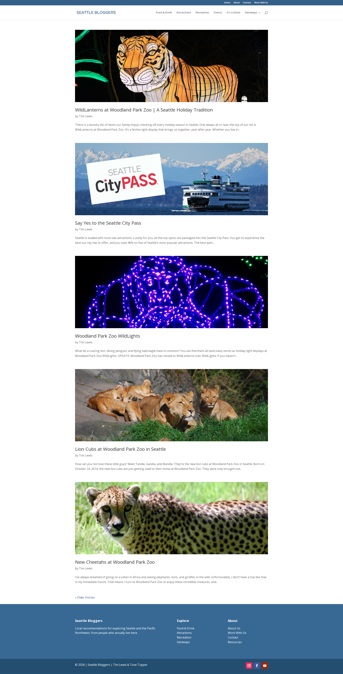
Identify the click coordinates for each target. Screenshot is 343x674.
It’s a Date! (233, 12)
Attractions (184, 12)
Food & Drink (164, 12)
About (236, 3)
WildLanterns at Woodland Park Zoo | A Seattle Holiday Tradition (144, 110)
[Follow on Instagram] (249, 665)
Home (227, 3)
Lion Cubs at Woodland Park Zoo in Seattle (120, 449)
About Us (234, 628)
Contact (247, 3)
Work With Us (261, 3)
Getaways (251, 12)
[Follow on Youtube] (265, 665)
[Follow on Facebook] (257, 665)
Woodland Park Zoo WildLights (107, 336)
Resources (235, 642)
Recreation (202, 12)
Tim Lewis (85, 116)
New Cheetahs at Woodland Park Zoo (115, 562)
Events (218, 12)
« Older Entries (85, 597)
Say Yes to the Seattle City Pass (108, 223)
